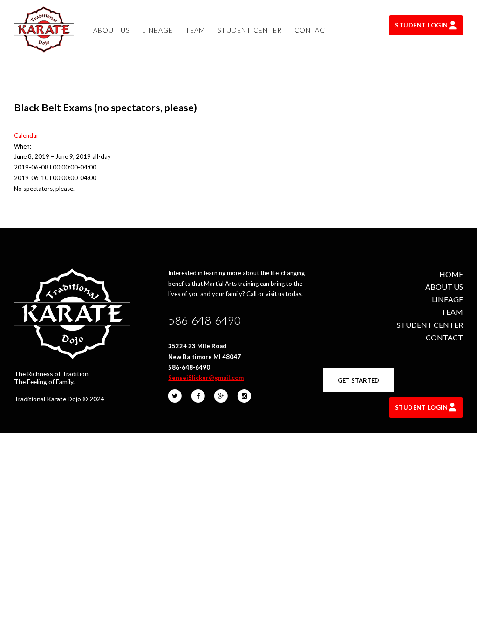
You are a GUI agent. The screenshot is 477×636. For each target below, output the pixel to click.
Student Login (421, 25)
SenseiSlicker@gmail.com (206, 377)
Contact (444, 337)
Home (451, 274)
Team (452, 311)
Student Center (430, 324)
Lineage (447, 299)
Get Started (358, 380)
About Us (444, 286)
